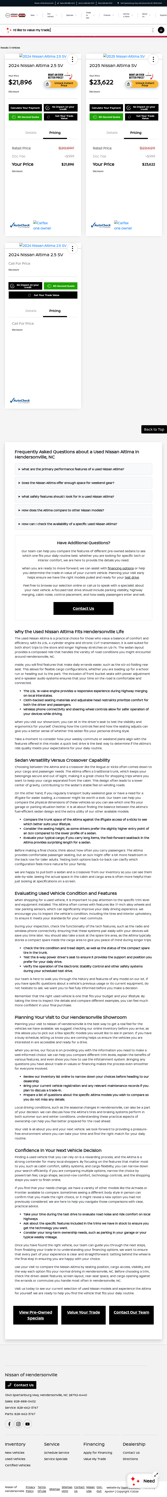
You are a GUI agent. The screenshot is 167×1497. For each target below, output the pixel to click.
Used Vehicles (15, 1459)
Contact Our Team (131, 1312)
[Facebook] (9, 1424)
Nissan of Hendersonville (14, 1489)
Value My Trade (95, 1459)
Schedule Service (56, 1452)
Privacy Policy (30, 1489)
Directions (130, 1459)
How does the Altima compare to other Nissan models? (63, 510)
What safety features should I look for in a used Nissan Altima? (68, 496)
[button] (72, 59)
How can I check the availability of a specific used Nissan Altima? (69, 524)
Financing (94, 1444)
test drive (132, 577)
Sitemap (54, 1489)
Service (52, 1444)
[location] (118, 3)
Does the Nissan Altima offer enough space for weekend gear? (68, 483)
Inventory (15, 1444)
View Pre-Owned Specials (35, 1315)
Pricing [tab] (55, 132)
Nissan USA (90, 1489)
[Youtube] (27, 1424)
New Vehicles (14, 1452)
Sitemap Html (67, 1489)
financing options (121, 568)
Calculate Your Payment (25, 107)
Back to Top (154, 429)
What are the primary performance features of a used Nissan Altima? (73, 469)
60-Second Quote (28, 117)
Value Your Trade (83, 1312)
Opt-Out (100, 1489)
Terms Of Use (42, 1489)
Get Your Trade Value (64, 117)
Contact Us (83, 608)
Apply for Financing (98, 1452)
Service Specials (55, 1459)
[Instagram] (18, 1424)
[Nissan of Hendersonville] (15, 15)
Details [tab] (31, 132)
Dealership (134, 1444)
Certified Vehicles (17, 1465)
